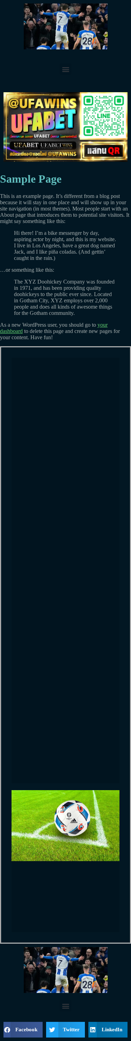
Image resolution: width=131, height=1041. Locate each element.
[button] (65, 69)
